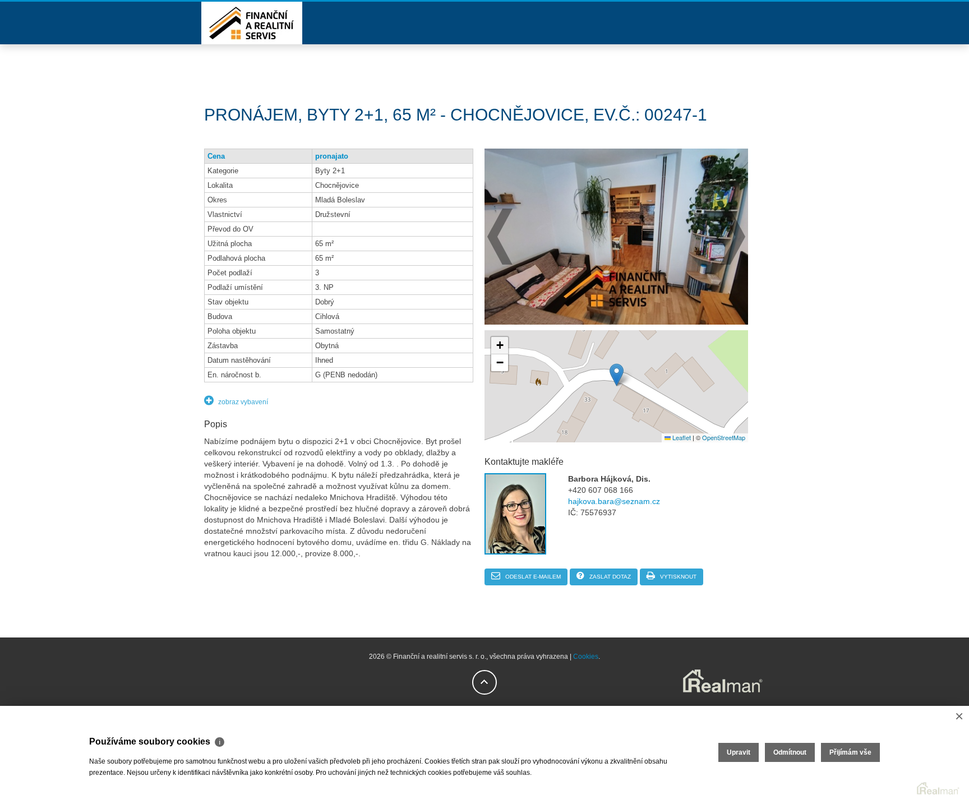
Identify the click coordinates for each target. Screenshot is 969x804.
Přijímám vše (850, 752)
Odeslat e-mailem (532, 577)
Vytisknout (677, 577)
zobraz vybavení (242, 402)
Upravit (738, 752)
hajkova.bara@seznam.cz (614, 501)
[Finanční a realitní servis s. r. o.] (251, 42)
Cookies (585, 656)
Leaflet (681, 437)
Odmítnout (789, 752)
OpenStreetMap (723, 437)
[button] (617, 374)
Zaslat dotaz (609, 577)
